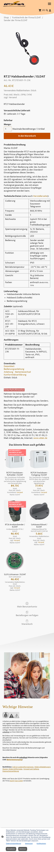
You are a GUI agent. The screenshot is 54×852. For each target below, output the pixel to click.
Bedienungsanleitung (14, 369)
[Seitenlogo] (14, 4)
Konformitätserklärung (15, 374)
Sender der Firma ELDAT (15, 20)
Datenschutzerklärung (13, 843)
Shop (6, 17)
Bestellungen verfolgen (27, 615)
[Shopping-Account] (49, 10)
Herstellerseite (40, 196)
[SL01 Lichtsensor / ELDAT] (15, 561)
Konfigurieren (41, 843)
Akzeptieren (11, 849)
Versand (13, 97)
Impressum (29, 843)
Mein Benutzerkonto (27, 606)
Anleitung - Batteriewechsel (17, 372)
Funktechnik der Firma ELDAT (26, 17)
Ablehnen (22, 849)
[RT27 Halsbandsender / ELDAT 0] (27, 48)
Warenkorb (27, 624)
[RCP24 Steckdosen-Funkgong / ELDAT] (39, 459)
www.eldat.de (40, 438)
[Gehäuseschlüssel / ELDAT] (39, 511)
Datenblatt (9, 366)
